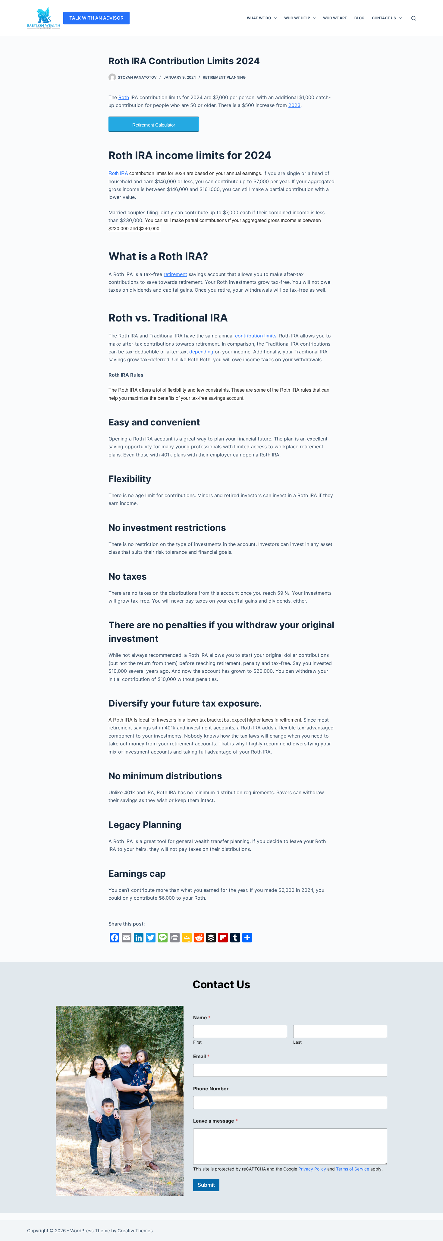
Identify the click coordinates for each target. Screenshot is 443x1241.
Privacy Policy (312, 1168)
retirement (175, 274)
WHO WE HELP (297, 18)
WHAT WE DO (259, 18)
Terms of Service (352, 1168)
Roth (123, 97)
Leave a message (215, 1121)
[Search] (413, 18)
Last (297, 1042)
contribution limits (255, 336)
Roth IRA (118, 173)
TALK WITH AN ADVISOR (96, 18)
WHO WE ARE (335, 18)
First (197, 1042)
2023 (294, 105)
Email (201, 1056)
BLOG (359, 18)
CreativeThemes (135, 1230)
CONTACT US (384, 18)
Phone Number (211, 1089)
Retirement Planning (224, 77)
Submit (206, 1185)
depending (201, 352)
